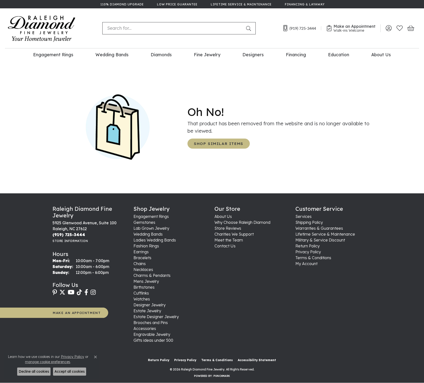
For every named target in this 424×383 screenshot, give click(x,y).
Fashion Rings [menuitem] (146, 245)
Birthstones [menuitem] (144, 287)
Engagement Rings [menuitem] (151, 216)
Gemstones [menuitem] (144, 222)
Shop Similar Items (218, 143)
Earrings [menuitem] (141, 251)
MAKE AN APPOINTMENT (77, 313)
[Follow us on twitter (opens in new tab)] (62, 292)
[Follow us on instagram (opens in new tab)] (93, 292)
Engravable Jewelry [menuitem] (151, 334)
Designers (253, 54)
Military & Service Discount (320, 240)
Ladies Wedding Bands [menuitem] (154, 240)
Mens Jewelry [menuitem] (146, 281)
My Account (306, 263)
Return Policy (307, 245)
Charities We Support (234, 234)
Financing (296, 54)
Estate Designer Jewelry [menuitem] (156, 316)
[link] (121, 4)
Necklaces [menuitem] (143, 269)
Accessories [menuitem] (144, 328)
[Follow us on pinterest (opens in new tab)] (55, 292)
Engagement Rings (53, 54)
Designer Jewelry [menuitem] (149, 304)
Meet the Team (228, 240)
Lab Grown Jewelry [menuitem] (151, 228)
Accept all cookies (69, 371)
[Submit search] (249, 28)
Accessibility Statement (257, 360)
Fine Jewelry (207, 54)
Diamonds (161, 54)
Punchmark (221, 376)
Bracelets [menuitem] (142, 257)
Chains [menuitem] (139, 263)
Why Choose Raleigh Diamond (242, 222)
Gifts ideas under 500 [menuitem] (153, 340)
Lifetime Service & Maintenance (325, 234)
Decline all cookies (34, 371)
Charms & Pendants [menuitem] (152, 275)
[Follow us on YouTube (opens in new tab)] (71, 292)
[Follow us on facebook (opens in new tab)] (86, 292)
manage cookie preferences (47, 362)
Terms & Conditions (313, 257)
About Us (381, 54)
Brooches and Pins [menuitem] (150, 322)
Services (303, 216)
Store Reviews (227, 228)
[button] (388, 28)
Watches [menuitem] (141, 299)
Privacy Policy (308, 251)
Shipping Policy (309, 222)
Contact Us (225, 245)
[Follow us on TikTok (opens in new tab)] (79, 292)
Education (338, 54)
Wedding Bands (112, 54)
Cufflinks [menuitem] (141, 293)
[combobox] (173, 28)
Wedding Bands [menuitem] (148, 234)
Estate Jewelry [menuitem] (147, 310)
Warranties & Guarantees (319, 228)
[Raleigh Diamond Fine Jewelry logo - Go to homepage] (41, 28)
